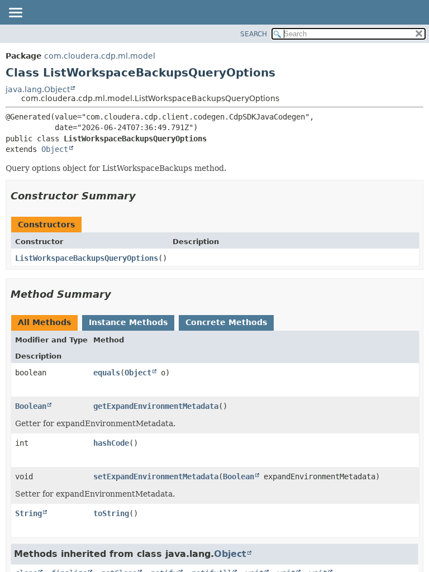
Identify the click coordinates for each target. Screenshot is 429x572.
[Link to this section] (143, 196)
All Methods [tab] (44, 322)
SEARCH (253, 34)
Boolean (30, 406)
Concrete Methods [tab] (226, 322)
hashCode (111, 442)
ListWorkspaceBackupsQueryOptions (86, 258)
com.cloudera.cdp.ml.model (99, 55)
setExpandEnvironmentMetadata (155, 476)
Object (54, 149)
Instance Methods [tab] (128, 322)
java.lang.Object (38, 89)
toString (111, 513)
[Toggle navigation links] (15, 13)
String (28, 513)
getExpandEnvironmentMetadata (155, 406)
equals (106, 372)
